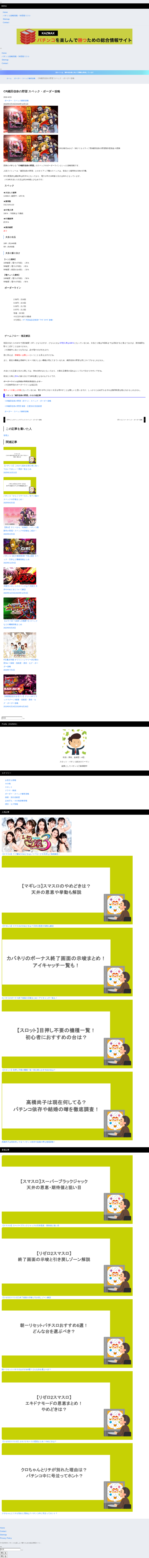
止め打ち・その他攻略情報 (16, 801)
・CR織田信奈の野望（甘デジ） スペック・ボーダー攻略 (27, 401)
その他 (8, 784)
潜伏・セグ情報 (11, 804)
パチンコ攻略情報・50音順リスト (17, 16)
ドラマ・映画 (10, 790)
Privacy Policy (6, 1538)
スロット (8, 787)
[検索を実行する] (24, 718)
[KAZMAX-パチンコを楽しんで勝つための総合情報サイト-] (74, 36)
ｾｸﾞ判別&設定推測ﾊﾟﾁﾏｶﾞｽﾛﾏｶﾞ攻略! (38, 320)
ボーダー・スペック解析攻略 (17, 101)
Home (5, 12)
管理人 (6, 435)
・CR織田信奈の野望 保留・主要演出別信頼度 (22, 406)
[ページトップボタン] (1, 1546)
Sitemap (6, 19)
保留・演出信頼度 (12, 797)
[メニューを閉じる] (1, 2)
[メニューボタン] (1, 48)
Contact (6, 22)
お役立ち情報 (10, 780)
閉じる (3, 1553)
